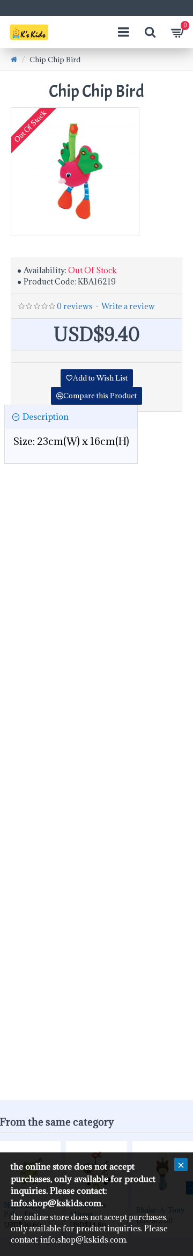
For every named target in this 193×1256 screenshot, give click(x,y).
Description (46, 416)
